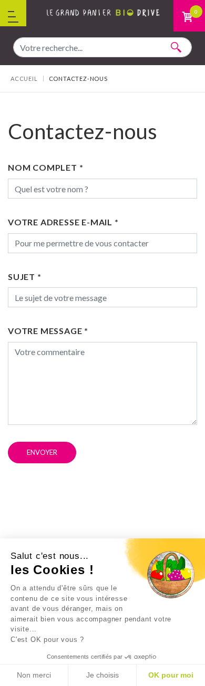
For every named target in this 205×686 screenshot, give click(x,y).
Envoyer (42, 452)
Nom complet (45, 167)
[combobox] (102, 47)
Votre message (48, 331)
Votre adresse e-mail (63, 222)
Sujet (25, 277)
